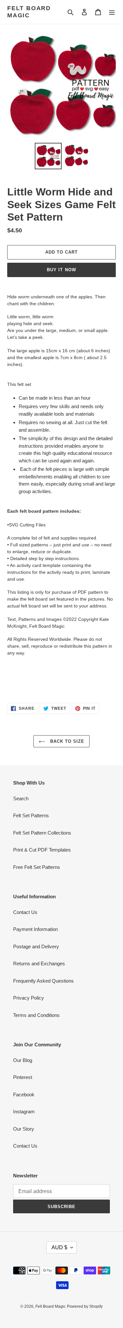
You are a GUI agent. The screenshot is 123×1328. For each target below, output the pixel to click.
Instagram (24, 1111)
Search (21, 798)
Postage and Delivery (36, 946)
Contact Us (25, 912)
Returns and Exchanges (39, 963)
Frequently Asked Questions (43, 981)
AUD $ (59, 1247)
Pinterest (22, 1077)
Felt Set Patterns (31, 815)
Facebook (23, 1094)
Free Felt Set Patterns (36, 867)
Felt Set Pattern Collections (42, 833)
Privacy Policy (28, 998)
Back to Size (67, 741)
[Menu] (112, 12)
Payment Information (35, 929)
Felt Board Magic (29, 12)
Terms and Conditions (36, 1015)
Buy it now (61, 269)
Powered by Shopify (85, 1306)
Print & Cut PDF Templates (42, 850)
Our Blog (22, 1060)
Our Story (23, 1129)
